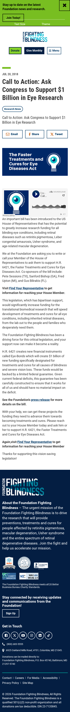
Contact (7, 678)
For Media (33, 678)
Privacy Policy (10, 683)
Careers (19, 678)
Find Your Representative (26, 288)
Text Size (19, 24)
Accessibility (50, 678)
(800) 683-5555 (15, 644)
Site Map (27, 683)
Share (36, 135)
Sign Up (10, 613)
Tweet (59, 134)
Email (14, 134)
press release (40, 400)
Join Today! (13, 17)
